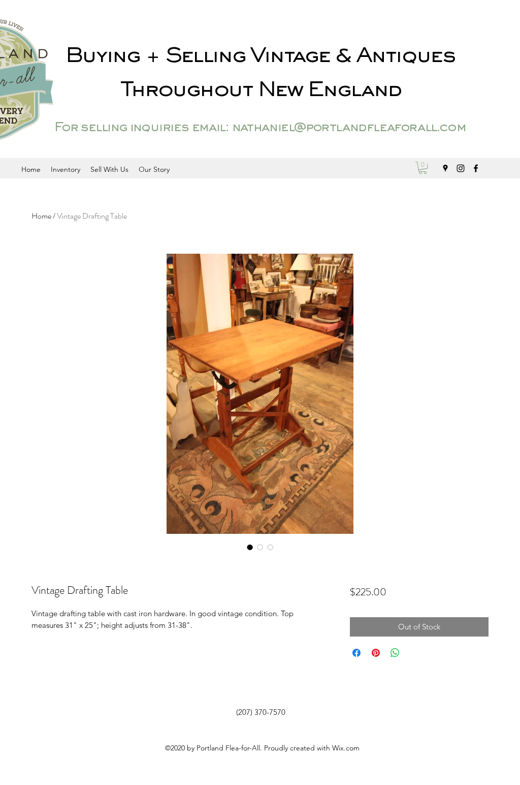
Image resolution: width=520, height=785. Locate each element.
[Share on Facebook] (356, 653)
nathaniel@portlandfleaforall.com (349, 128)
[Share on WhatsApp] (395, 653)
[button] (422, 168)
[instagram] (461, 168)
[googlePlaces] (445, 168)
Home (41, 216)
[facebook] (476, 168)
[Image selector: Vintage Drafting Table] (250, 547)
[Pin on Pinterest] (376, 653)
